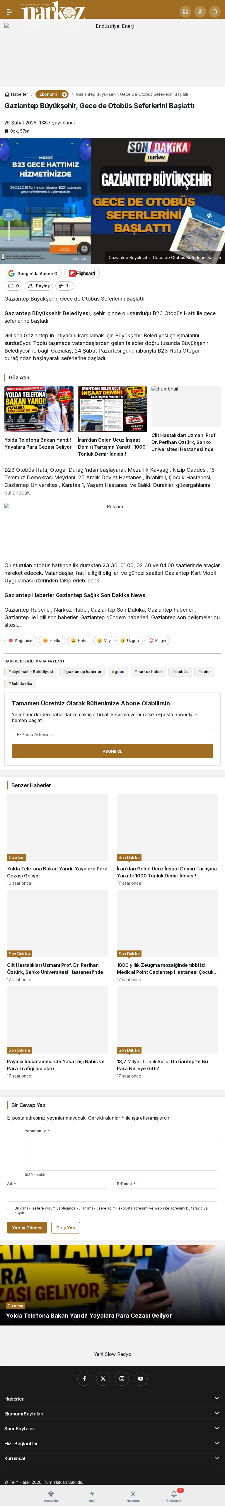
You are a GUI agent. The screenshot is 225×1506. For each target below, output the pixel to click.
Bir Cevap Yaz (28, 1105)
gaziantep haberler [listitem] (82, 671)
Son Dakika (115, 595)
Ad (11, 1183)
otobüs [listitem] (180, 671)
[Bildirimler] (215, 12)
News (138, 595)
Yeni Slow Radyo (112, 1354)
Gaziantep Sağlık (77, 595)
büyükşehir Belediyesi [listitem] (30, 671)
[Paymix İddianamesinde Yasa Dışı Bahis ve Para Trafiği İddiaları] (57, 1032)
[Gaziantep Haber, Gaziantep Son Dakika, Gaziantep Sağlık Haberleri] (53, 12)
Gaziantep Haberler (29, 595)
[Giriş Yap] (200, 12)
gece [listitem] (118, 671)
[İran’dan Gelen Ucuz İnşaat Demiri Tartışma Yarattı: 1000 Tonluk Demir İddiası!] (112, 421)
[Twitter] (103, 1379)
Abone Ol (112, 751)
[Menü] (10, 12)
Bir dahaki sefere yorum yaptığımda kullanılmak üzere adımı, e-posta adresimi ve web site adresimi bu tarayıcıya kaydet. (111, 1210)
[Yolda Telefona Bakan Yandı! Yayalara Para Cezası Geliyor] (39, 421)
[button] (185, 12)
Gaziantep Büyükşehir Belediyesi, (48, 313)
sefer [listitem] (204, 671)
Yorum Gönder (27, 1227)
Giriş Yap (65, 1227)
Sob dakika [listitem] (20, 683)
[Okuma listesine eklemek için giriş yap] (81, 286)
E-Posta (126, 1183)
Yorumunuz (37, 1130)
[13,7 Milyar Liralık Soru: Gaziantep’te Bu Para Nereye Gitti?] (167, 1032)
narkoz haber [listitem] (148, 671)
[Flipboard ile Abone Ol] (82, 273)
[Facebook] (84, 1379)
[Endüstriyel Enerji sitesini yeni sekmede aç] (112, 50)
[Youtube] (141, 1379)
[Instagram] (122, 1379)
